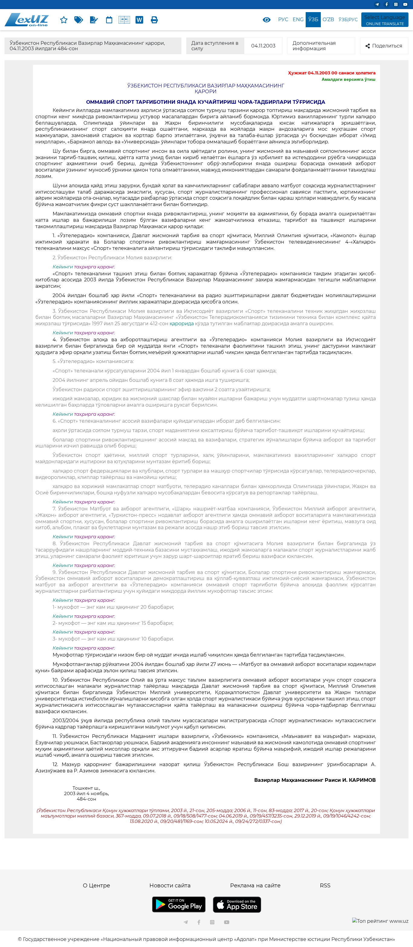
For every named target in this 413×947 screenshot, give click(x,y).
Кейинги (63, 267)
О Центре (96, 885)
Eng (298, 19)
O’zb (328, 19)
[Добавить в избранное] (63, 19)
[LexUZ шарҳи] (94, 19)
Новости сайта (170, 885)
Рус (283, 19)
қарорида (182, 323)
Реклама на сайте (255, 885)
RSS (325, 885)
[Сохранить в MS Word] (139, 19)
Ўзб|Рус (348, 19)
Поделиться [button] (387, 46)
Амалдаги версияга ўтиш (349, 79)
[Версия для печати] (154, 19)
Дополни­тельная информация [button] (314, 45)
